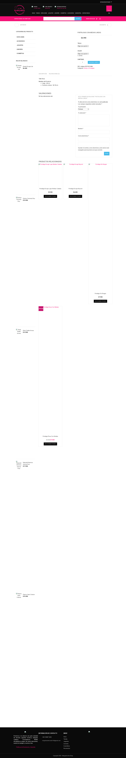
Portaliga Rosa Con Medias (50, 436)
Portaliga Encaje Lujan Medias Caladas (50, 188)
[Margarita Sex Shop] (19, 10)
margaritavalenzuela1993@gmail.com (51, 740)
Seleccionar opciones (50, 196)
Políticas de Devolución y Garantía (25, 747)
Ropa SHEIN (44, 13)
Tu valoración (82, 113)
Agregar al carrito (94, 62)
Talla (79, 43)
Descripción (43, 73)
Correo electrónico (83, 136)
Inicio (33, 13)
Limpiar (80, 55)
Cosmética (63, 13)
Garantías (78, 13)
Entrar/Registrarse (105, 2)
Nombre (80, 128)
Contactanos (86, 13)
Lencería (56, 13)
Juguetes (50, 13)
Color (80, 50)
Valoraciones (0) (54, 73)
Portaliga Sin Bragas (100, 293)
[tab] (43, 74)
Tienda (38, 13)
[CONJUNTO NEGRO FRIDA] (17, 25)
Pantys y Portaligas (89, 68)
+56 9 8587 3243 (26, 18)
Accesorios (70, 13)
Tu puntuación (82, 106)
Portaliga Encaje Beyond (75, 188)
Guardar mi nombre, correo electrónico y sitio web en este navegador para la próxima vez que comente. (93, 149)
